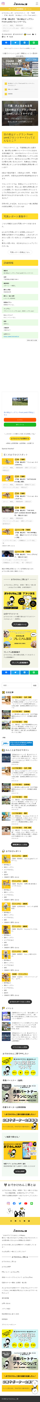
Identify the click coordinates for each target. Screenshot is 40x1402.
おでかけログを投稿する (20, 438)
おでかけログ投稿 (35, 1391)
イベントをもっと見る (20, 1047)
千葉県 (11, 37)
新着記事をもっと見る (20, 844)
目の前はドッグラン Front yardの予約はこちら (19, 414)
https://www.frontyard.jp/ (11, 336)
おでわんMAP (20, 1171)
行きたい (35, 1383)
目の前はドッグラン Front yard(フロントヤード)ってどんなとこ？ (21, 84)
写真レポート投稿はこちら (20, 252)
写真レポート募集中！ (13, 89)
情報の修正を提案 (32, 340)
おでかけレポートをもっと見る (20, 1001)
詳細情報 (10, 93)
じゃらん (20, 420)
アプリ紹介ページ (20, 624)
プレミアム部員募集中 (20, 662)
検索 (34, 685)
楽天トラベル (20, 424)
